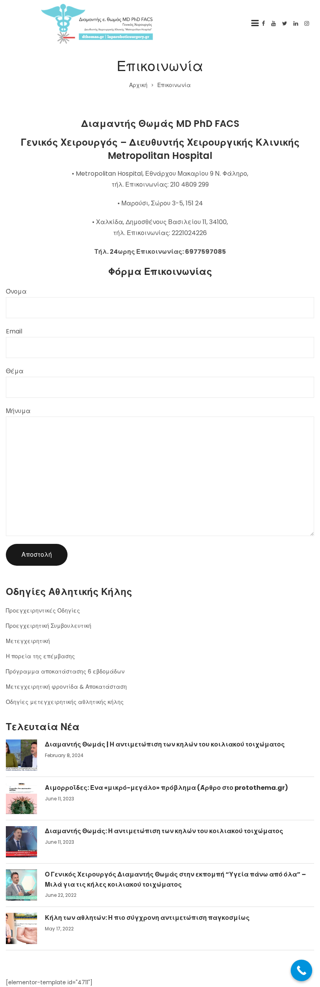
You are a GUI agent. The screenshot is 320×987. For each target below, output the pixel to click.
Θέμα (14, 371)
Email (14, 331)
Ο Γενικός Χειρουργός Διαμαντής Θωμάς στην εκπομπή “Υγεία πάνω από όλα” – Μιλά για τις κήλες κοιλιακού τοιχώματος (175, 879)
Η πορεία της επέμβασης (40, 656)
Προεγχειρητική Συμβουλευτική (48, 626)
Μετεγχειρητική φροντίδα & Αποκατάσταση (66, 687)
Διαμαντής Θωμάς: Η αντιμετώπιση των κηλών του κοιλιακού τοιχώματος (164, 831)
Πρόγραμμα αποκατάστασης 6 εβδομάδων (65, 671)
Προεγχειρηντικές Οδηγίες (43, 611)
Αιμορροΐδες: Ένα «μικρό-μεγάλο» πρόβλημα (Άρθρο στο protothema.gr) (166, 787)
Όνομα (16, 291)
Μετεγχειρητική (28, 641)
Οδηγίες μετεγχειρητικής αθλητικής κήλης (65, 702)
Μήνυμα (18, 410)
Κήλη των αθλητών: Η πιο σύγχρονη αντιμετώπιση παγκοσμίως (147, 917)
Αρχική (138, 85)
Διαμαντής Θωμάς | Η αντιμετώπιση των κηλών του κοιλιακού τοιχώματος (165, 744)
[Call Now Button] (301, 970)
